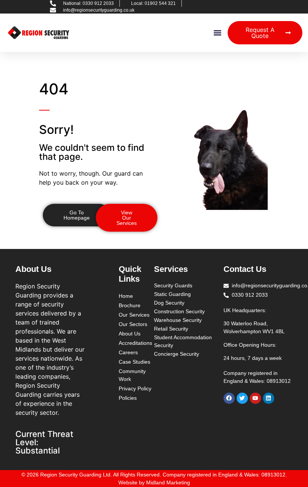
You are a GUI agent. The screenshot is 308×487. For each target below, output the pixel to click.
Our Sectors (133, 324)
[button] (217, 33)
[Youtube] (255, 398)
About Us (129, 334)
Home (126, 296)
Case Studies (134, 362)
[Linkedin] (268, 398)
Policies (128, 398)
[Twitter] (242, 398)
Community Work (132, 375)
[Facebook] (229, 398)
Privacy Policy (135, 388)
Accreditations (135, 343)
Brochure (129, 305)
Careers (128, 352)
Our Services (134, 315)
